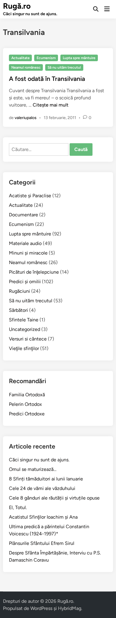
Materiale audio (25, 243)
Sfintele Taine (23, 320)
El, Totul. (18, 507)
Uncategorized (24, 329)
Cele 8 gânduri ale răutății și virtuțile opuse (54, 498)
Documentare (23, 215)
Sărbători (18, 310)
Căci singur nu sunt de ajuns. (39, 460)
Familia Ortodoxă (27, 394)
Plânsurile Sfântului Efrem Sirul (41, 543)
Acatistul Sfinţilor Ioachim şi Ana (43, 517)
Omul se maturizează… (33, 469)
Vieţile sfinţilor (24, 348)
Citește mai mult (50, 105)
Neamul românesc (26, 67)
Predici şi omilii (25, 281)
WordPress (41, 608)
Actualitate (20, 58)
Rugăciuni (19, 291)
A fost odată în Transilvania (47, 78)
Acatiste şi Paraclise (30, 195)
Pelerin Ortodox (25, 404)
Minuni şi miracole (28, 253)
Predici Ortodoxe (27, 414)
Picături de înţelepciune (34, 272)
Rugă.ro (17, 6)
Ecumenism (46, 58)
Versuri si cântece (28, 339)
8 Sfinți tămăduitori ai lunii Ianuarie (46, 479)
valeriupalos (26, 117)
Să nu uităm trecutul (64, 67)
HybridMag (69, 608)
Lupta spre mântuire (79, 58)
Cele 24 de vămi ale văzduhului (42, 488)
